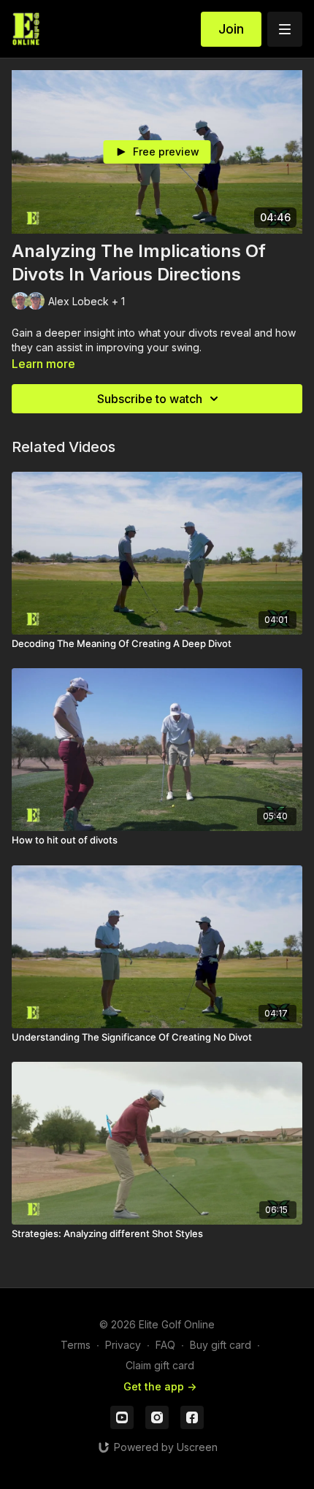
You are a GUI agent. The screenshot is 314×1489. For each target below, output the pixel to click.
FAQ (165, 1345)
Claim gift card (160, 1365)
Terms (76, 1345)
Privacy (123, 1345)
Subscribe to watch (149, 398)
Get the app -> (159, 1386)
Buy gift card (220, 1345)
